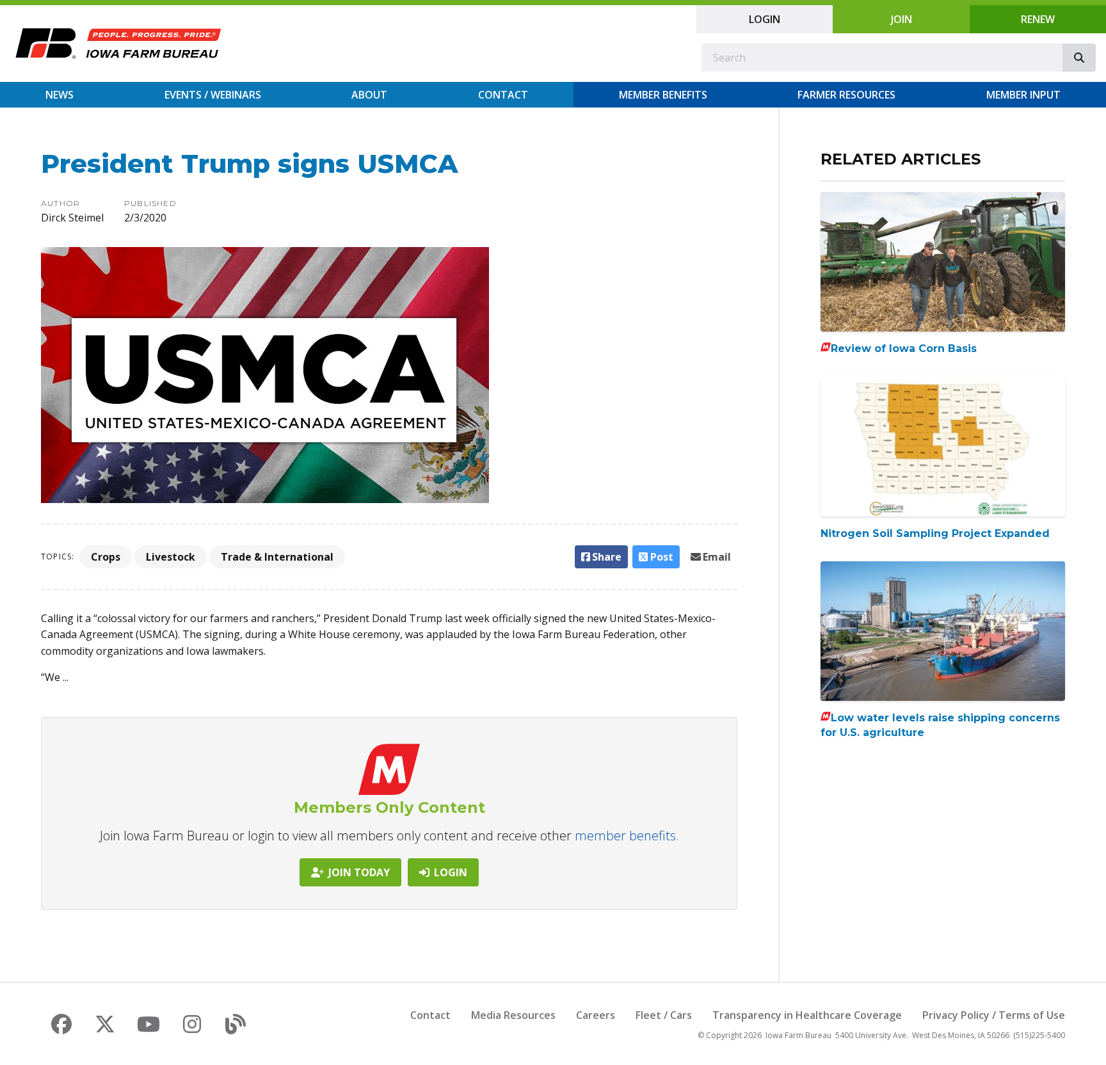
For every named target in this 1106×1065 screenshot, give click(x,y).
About (369, 95)
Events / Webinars (212, 95)
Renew (1038, 19)
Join (901, 19)
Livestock (170, 557)
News (59, 95)
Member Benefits (663, 95)
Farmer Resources (846, 95)
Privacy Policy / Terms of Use (993, 1015)
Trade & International (277, 557)
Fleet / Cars (664, 1015)
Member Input (1023, 95)
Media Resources (513, 1015)
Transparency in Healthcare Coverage (807, 1015)
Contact (503, 95)
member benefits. (627, 835)
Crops (105, 557)
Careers (595, 1015)
